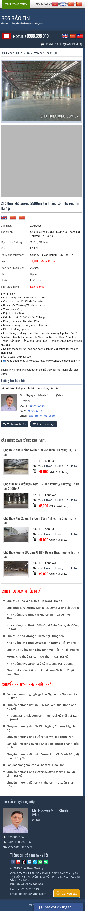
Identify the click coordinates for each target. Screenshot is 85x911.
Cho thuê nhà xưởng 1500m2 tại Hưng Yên (35, 636)
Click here (26, 847)
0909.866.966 (34, 884)
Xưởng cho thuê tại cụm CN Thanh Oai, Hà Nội (38, 656)
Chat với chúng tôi (57, 907)
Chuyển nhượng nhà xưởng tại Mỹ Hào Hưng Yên (40, 737)
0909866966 (38, 406)
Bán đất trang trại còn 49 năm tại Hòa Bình (36, 765)
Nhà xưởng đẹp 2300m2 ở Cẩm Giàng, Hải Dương (40, 663)
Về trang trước (16, 424)
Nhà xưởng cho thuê (40, 53)
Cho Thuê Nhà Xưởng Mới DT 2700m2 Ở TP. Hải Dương (43, 608)
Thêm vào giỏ (46, 424)
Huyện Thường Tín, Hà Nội (61, 465)
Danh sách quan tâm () (64, 44)
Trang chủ (10, 53)
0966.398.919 (30, 889)
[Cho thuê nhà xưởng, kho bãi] (42, 20)
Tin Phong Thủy (16, 4)
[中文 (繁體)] (79, 4)
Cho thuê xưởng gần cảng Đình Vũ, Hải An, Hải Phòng (43, 650)
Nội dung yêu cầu (48, 4)
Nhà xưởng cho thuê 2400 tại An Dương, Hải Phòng (41, 643)
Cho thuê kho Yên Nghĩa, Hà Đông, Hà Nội (35, 601)
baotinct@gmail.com (42, 415)
